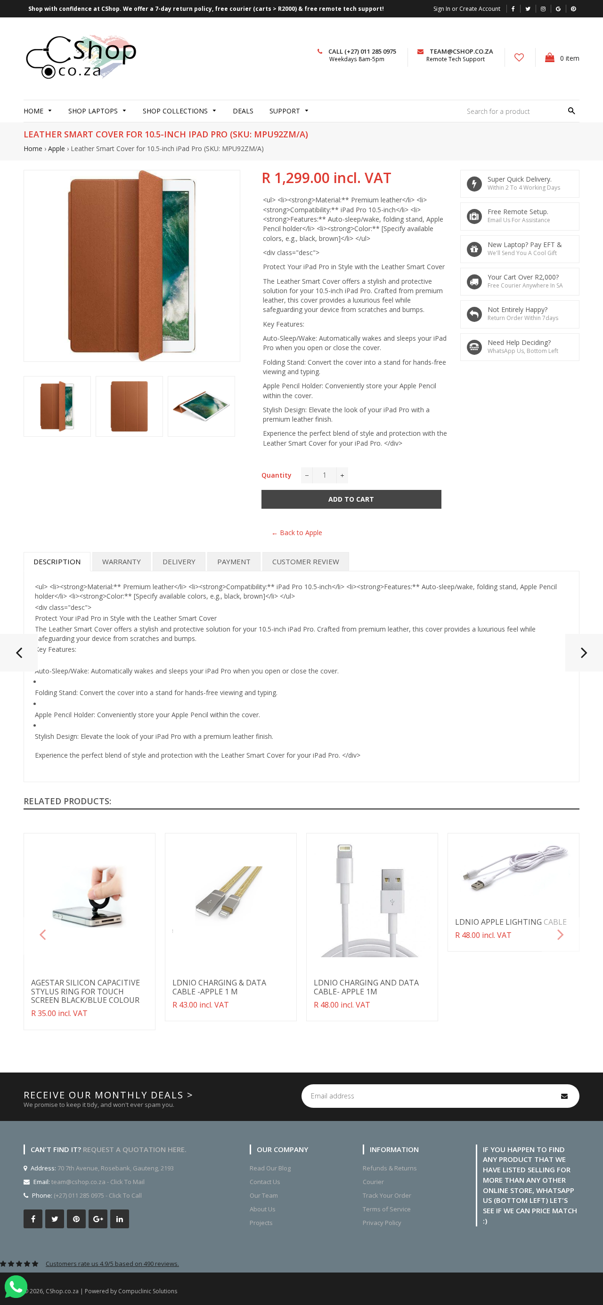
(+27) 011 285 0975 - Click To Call (98, 1195)
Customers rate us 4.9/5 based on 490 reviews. (112, 1263)
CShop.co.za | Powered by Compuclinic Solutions (111, 1291)
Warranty (121, 561)
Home (33, 148)
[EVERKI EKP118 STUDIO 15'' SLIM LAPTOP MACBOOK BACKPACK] (584, 656)
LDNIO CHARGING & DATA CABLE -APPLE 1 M (219, 986)
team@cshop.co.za (461, 51)
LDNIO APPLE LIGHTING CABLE (511, 922)
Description (57, 561)
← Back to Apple (296, 532)
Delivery (179, 561)
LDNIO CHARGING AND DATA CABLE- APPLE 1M (366, 986)
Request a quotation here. (135, 1149)
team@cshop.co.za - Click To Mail (98, 1181)
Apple (56, 148)
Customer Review (305, 561)
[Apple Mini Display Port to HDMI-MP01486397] (19, 656)
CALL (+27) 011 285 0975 (362, 51)
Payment (234, 561)
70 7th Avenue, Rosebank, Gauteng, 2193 (115, 1168)
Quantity (276, 475)
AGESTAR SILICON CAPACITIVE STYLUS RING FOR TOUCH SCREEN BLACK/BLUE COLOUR (85, 991)
